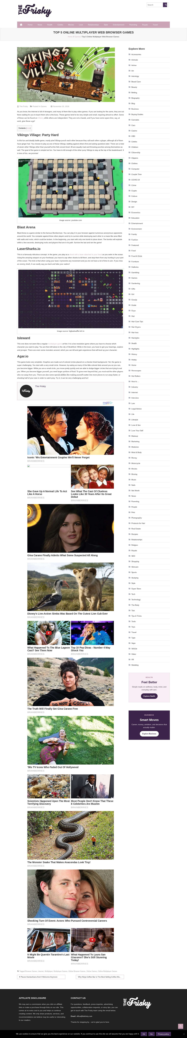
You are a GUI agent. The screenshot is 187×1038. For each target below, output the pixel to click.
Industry (134, 387)
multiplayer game (55, 344)
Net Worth (135, 491)
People (134, 507)
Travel (155, 25)
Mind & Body (136, 452)
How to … (135, 381)
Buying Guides (137, 114)
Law (133, 403)
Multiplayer (49, 971)
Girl (132, 294)
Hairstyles (135, 338)
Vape (133, 643)
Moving (134, 474)
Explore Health (149, 696)
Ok (144, 1034)
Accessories (136, 54)
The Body (135, 605)
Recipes (134, 534)
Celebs (60, 25)
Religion (134, 545)
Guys (133, 311)
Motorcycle (135, 463)
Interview (135, 398)
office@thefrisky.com (84, 1016)
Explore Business (149, 734)
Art (132, 71)
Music (133, 480)
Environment (136, 229)
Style (106, 25)
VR (132, 660)
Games (44, 106)
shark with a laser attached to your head (86, 254)
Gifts (133, 289)
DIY (132, 207)
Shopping (135, 561)
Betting (134, 93)
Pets (133, 512)
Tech (133, 594)
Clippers (134, 158)
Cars (133, 125)
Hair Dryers (136, 327)
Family (134, 234)
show (28, 128)
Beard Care (136, 82)
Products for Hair (138, 523)
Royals (145, 25)
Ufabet (40, 118)
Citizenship (135, 153)
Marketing (135, 441)
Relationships (93, 25)
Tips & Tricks (136, 616)
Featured (135, 245)
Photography (136, 518)
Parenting (133, 25)
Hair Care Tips (137, 322)
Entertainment (118, 25)
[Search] (165, 5)
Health (49, 25)
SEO (133, 556)
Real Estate (136, 529)
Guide (133, 305)
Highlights (135, 349)
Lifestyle (134, 420)
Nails (133, 485)
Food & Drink (136, 256)
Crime (133, 185)
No (151, 1034)
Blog (133, 103)
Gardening (135, 283)
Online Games (92, 971)
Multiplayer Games (60, 971)
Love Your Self (137, 431)
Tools (133, 621)
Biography (135, 98)
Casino (134, 131)
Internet (134, 392)
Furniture (135, 262)
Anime (133, 65)
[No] (184, 1034)
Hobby (134, 360)
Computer (135, 169)
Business (135, 109)
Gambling (135, 272)
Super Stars (136, 589)
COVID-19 (135, 180)
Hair (133, 316)
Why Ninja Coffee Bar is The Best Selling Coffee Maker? (100, 977)
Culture (134, 196)
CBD (133, 136)
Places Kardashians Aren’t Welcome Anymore (39, 977)
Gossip (134, 300)
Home (30, 25)
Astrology (135, 76)
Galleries (135, 267)
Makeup (134, 436)
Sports (134, 572)
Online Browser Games (76, 971)
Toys (133, 627)
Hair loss (134, 332)
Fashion (134, 240)
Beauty (134, 87)
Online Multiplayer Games (107, 971)
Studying (134, 578)
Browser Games (31, 971)
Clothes (134, 163)
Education (135, 218)
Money (134, 458)
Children (134, 147)
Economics (135, 212)
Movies (71, 25)
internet (41, 971)
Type (133, 638)
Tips (133, 610)
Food (133, 251)
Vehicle (134, 649)
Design (134, 202)
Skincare (134, 567)
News (40, 25)
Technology (136, 600)
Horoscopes (136, 371)
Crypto (134, 191)
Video (133, 654)
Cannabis (135, 120)
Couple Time (136, 174)
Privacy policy (163, 1034)
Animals (134, 60)
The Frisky (23, 106)
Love (81, 25)
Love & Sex (136, 425)
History (134, 354)
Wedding (135, 665)
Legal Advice (136, 409)
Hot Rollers (135, 376)
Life (132, 414)
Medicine (135, 447)
